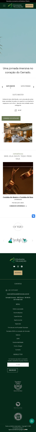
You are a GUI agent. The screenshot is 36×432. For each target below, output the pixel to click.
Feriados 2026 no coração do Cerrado (18, 331)
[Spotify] (22, 267)
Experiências (18, 316)
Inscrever (12, 370)
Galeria (18, 335)
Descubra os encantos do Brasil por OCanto (18, 1)
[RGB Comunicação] (25, 429)
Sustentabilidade (18, 342)
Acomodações (18, 312)
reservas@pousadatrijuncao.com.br (18, 294)
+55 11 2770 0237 (13, 290)
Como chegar (18, 346)
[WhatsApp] (31, 421)
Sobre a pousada (18, 309)
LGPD (18, 338)
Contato (18, 350)
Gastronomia (18, 320)
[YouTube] (14, 267)
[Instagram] (18, 267)
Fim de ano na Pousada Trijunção (18, 327)
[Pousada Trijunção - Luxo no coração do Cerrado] (15, 6)
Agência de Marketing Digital (16, 429)
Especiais (18, 324)
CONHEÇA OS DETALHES (11, 118)
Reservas (29, 5)
